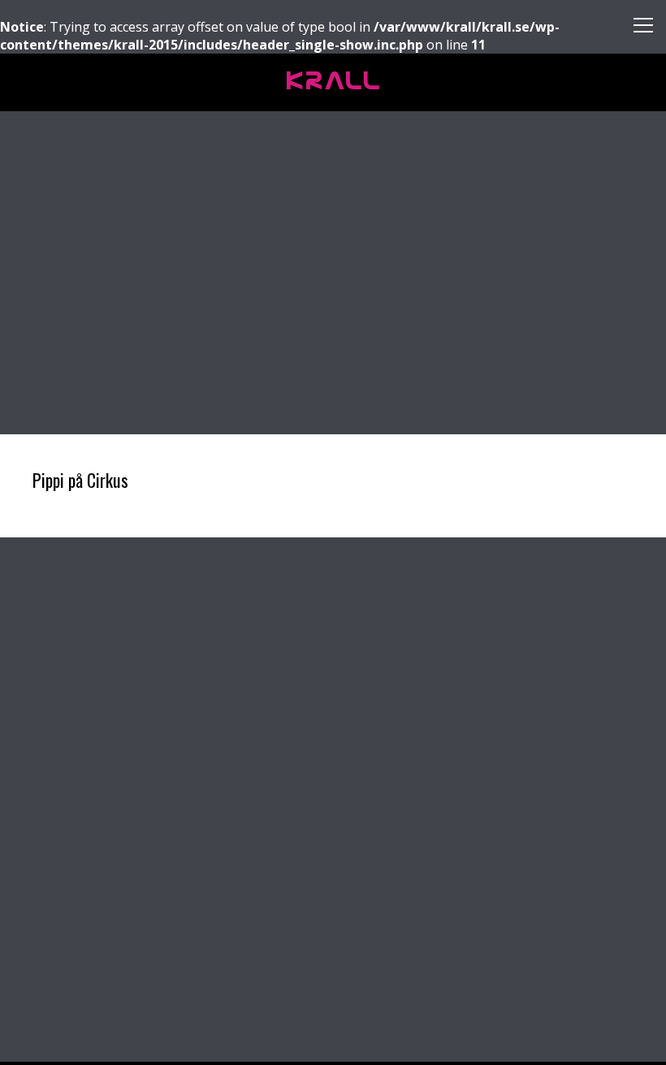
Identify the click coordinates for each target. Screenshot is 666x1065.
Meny (637, 29)
